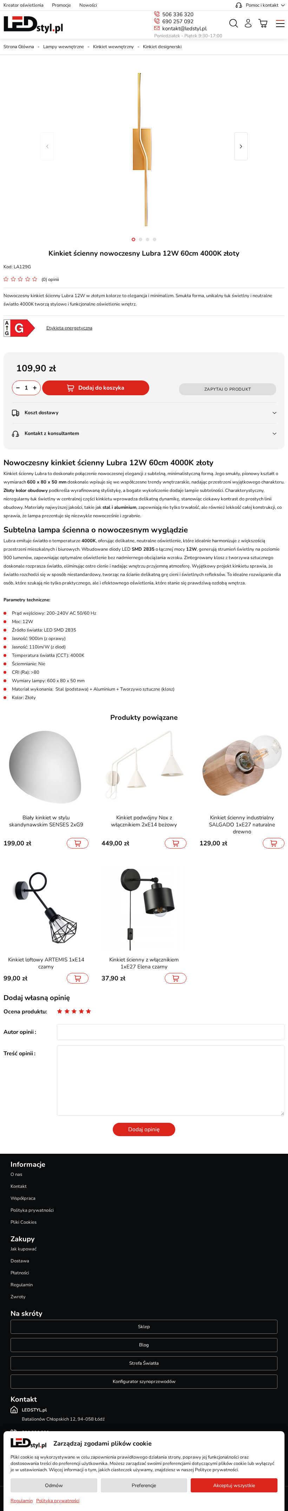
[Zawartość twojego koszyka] (263, 23)
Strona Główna (19, 47)
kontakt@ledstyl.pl (184, 28)
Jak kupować (24, 1249)
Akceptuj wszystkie (234, 1485)
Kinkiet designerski (162, 47)
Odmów (54, 1485)
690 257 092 (178, 21)
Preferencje (144, 1485)
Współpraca (23, 1198)
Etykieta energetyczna (69, 328)
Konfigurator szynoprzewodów (144, 1381)
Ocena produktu (25, 1012)
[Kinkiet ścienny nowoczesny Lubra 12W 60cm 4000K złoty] (144, 146)
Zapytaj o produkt (227, 389)
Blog (144, 1345)
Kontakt (19, 1186)
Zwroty (18, 1297)
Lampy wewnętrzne (63, 47)
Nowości (88, 5)
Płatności (20, 1273)
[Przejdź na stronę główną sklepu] (33, 25)
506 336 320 (178, 14)
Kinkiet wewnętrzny (113, 47)
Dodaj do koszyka (101, 388)
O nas (16, 1174)
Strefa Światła (144, 1363)
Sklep (144, 1327)
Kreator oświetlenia (24, 5)
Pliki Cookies (24, 1222)
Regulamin (22, 1285)
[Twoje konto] (248, 23)
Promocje (61, 5)
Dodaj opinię (144, 1129)
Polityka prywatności (32, 1210)
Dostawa (20, 1261)
